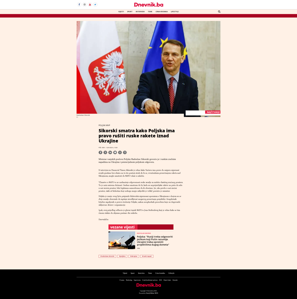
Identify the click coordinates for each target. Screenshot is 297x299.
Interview (140, 11)
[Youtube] (90, 4)
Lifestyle (175, 11)
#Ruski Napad (147, 256)
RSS (160, 280)
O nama (121, 280)
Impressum (137, 280)
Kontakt (175, 280)
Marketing (129, 280)
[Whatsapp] (120, 152)
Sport (129, 11)
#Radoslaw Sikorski (107, 256)
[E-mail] (115, 152)
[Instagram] (84, 4)
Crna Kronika (162, 11)
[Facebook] (79, 4)
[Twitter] (95, 4)
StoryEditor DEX (152, 293)
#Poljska (122, 256)
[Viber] (125, 152)
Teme (150, 11)
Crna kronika (160, 273)
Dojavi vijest (167, 280)
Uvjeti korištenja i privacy (150, 280)
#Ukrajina (133, 256)
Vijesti (121, 11)
